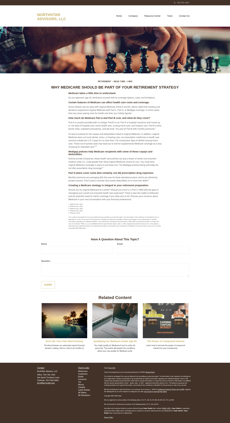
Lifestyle (81, 387)
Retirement (82, 371)
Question (45, 261)
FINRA (164, 408)
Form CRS (111, 368)
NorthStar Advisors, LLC (51, 17)
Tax (79, 381)
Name (44, 243)
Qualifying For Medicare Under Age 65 (115, 341)
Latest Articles (84, 389)
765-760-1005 (183, 2)
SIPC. (169, 408)
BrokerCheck (150, 372)
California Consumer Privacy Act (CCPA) (171, 389)
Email (120, 243)
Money (81, 384)
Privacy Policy (108, 417)
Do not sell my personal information (155, 391)
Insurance (82, 379)
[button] (133, 15)
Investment (82, 373)
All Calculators (84, 395)
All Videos (82, 392)
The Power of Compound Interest (165, 341)
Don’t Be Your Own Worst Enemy (64, 341)
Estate (80, 376)
